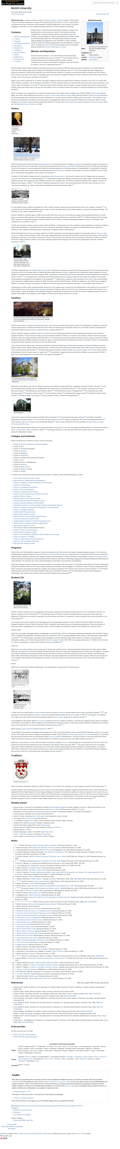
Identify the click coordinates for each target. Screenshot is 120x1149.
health (74, 34)
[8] (78, 99)
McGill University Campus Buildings (25, 1037)
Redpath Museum (22, 944)
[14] (82, 217)
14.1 (20, 881)
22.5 (32, 901)
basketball (42, 729)
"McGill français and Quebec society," (47, 888)
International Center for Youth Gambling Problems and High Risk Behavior (38, 505)
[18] (55, 278)
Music (28, 467)
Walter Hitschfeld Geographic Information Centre (33, 940)
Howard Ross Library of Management (29, 917)
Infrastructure (64, 554)
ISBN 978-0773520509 (25, 1022)
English (31, 26)
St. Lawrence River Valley (22, 430)
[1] (61, 57)
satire (51, 640)
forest (65, 427)
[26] (77, 388)
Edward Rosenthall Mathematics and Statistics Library (34, 915)
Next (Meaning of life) (102, 14)
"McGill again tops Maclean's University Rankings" (45, 847)
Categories (15, 1108)
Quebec (53, 20)
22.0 (18, 901)
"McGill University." (58, 951)
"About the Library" (34, 908)
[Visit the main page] (12, 2)
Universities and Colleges (22, 1114)
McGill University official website (24, 1034)
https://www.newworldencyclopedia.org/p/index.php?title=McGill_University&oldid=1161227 (52, 1106)
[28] (53, 390)
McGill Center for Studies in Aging (25, 532)
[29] (83, 390)
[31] (44, 392)
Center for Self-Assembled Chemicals (26, 541)
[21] (25, 335)
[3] (37, 74)
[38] (85, 416)
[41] (54, 421)
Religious (24, 469)
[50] (86, 714)
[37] (58, 416)
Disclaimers (12, 1128)
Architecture (52, 554)
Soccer (51, 736)
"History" (31, 876)
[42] (45, 429)
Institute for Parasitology (22, 485)
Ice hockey (57, 827)
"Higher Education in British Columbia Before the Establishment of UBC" (50, 886)
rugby (37, 712)
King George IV (59, 176)
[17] (23, 276)
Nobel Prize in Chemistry (28, 104)
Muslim (34, 816)
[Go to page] (117, 2)
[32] (63, 392)
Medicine (24, 464)
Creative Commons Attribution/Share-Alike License (35, 1133)
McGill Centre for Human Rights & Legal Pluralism (30, 516)
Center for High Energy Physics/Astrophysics (29, 539)
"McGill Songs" (33, 976)
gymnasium (78, 350)
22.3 (26, 901)
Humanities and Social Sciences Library (30, 920)
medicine (48, 95)
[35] (41, 395)
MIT (31, 1059)
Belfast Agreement (61, 807)
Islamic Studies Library (24, 922)
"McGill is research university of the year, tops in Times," (47, 856)
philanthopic (44, 164)
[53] (52, 728)
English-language (40, 289)
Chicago (70, 1057)
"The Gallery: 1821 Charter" (37, 870)
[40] (104, 419)
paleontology (92, 422)
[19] (107, 286)
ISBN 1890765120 (97, 956)
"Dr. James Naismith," (24, 974)
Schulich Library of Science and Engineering (31, 933)
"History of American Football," (27, 969)
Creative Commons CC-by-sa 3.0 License (57, 1081)
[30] (23, 392)
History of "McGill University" (24, 1098)
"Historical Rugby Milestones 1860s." (47, 962)
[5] (50, 82)
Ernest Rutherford (23, 102)
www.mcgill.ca (93, 59)
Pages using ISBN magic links (23, 1120)
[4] (47, 76)
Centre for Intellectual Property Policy (26, 519)
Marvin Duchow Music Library (26, 929)
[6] (38, 84)
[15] (74, 229)
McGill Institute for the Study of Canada (27, 498)
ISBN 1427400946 (90, 902)
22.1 (20, 901)
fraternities (18, 649)
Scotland (77, 164)
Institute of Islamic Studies (22, 496)
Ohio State (33, 1051)
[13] (103, 206)
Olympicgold (31, 823)
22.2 (23, 901)
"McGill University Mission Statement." (45, 845)
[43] (64, 556)
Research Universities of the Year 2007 (47, 861)
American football (48, 45)
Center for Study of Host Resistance (26, 530)
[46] (39, 613)
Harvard (47, 47)
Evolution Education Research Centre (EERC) (28, 503)
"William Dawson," (37, 879)
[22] (37, 349)
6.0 (17, 860)
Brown (28, 1057)
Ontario (90, 279)
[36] (78, 395)
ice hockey (62, 47)
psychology (68, 95)
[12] (73, 185)
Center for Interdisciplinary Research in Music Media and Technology (36, 534)
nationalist (40, 270)
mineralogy (15, 424)
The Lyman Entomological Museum (28, 942)
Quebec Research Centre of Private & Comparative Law (32, 521)
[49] (103, 712)
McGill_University (20, 1092)
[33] (87, 392)
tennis (90, 350)
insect (27, 422)
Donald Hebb (95, 93)
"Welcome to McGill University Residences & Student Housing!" (49, 897)
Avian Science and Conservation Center (27, 478)
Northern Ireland (54, 809)
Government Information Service (27, 938)
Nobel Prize (31, 818)
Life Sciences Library (23, 924)
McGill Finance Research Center (24, 525)
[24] (62, 354)
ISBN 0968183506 (80, 879)
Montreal (91, 57)
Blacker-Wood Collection (25, 935)
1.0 (17, 845)
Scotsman (65, 22)
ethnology (25, 424)
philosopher (41, 816)
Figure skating (78, 734)
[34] (17, 395)
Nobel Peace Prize (47, 832)
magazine (56, 640)
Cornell (84, 1057)
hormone (97, 95)
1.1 (19, 845)
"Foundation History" (35, 868)
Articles (29, 3)
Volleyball (58, 736)
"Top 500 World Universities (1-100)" (56, 852)
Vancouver (100, 233)
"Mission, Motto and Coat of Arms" (40, 978)
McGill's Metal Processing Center (25, 512)
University (14, 178)
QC (96, 57)
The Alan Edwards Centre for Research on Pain (29, 501)
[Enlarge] (21, 126)
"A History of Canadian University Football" (43, 967)
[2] (72, 70)
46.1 (21, 955)
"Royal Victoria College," (42, 881)
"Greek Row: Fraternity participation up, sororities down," (46, 958)
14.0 (18, 881)
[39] (33, 419)
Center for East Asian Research (24, 489)
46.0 (18, 955)
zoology (100, 422)
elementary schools (57, 170)
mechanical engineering (43, 811)
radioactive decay (97, 102)
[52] (62, 724)
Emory (96, 1057)
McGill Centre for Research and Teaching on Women (31, 494)
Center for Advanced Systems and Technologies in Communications (36, 507)
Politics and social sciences (23, 1110)
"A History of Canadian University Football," (43, 965)
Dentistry (24, 451)
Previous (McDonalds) (17, 14)
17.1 (20, 887)
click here (68, 1086)
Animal (105, 556)
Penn (51, 1059)
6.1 (19, 860)
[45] (70, 572)
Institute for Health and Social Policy (26, 492)
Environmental (36, 444)
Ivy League (59, 717)
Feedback (45, 3)
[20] (62, 329)
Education (17, 1112)
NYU (46, 1059)
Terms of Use (78, 1133)
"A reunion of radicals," (31, 890)
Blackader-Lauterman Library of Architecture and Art (34, 911)
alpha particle (73, 102)
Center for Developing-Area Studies (25, 487)
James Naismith (27, 729)
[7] (91, 97)
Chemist (28, 829)
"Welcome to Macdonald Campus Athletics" (42, 904)
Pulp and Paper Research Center (24, 543)
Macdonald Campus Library (26, 926)
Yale (37, 1061)
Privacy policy (12, 1124)
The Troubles (80, 809)
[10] (45, 178)
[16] (24, 241)
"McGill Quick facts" (35, 893)
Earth (79, 554)
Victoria (13, 235)
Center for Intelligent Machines (24, 510)
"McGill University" (46, 850)
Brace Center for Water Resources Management (29, 480)
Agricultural (24, 444)
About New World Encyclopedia (12, 1126)
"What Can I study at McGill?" (38, 949)
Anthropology (97, 556)
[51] (86, 716)
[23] (48, 351)
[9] (54, 172)
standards (15, 1081)
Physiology (46, 825)
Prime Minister (39, 836)
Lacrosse (87, 734)
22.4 (29, 901)
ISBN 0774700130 (95, 994)
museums (59, 419)
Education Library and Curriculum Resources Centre (34, 913)
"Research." (32, 953)
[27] (24, 390)
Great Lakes (67, 166)
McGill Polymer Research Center (24, 514)
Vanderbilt (21, 1061)
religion (59, 816)
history (28, 1091)
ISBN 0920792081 (86, 1011)
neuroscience (55, 95)
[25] (101, 386)
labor (49, 270)
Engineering (24, 455)
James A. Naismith (20, 834)
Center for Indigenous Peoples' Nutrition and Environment (33, 483)
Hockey (70, 734)
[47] (18, 659)
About (37, 3)
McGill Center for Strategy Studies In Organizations (31, 523)
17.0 (18, 887)
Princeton (57, 1059)
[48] (100, 712)
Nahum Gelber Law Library (25, 931)
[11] (33, 182)
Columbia (77, 1057)
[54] (105, 786)
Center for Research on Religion (24, 537)
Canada (59, 20)
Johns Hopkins (23, 1059)
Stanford (83, 1059)
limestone (34, 330)
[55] (94, 798)
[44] (98, 568)
